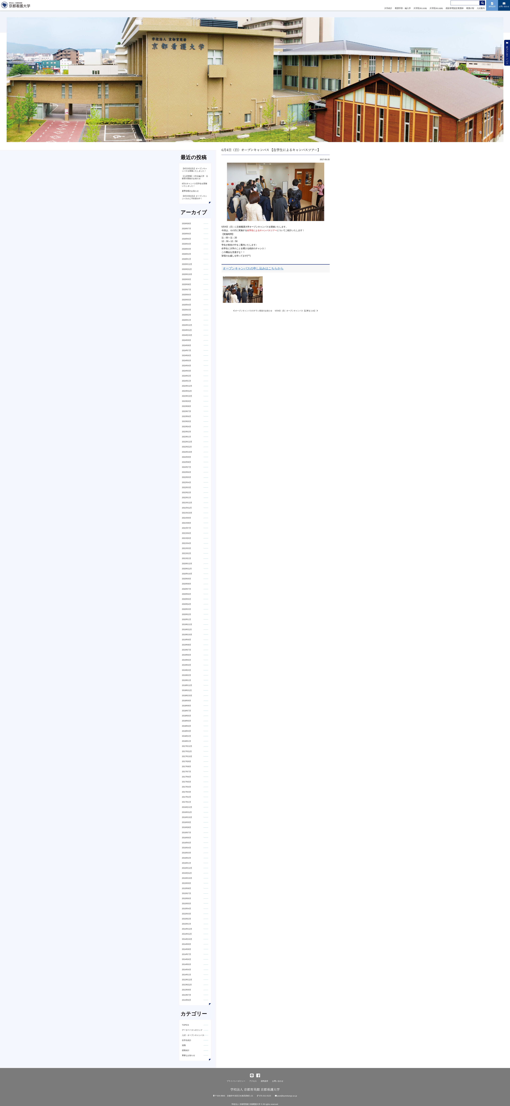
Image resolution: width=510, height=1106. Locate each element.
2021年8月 (186, 523)
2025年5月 (186, 300)
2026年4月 (186, 244)
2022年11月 (187, 447)
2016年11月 (187, 812)
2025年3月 (186, 310)
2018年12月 (187, 685)
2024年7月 (186, 350)
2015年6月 (186, 898)
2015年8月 (186, 888)
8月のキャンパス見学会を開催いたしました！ (194, 184)
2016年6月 (186, 838)
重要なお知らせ (188, 1055)
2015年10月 (187, 878)
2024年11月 (187, 330)
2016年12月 (187, 807)
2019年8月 (186, 645)
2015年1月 (186, 924)
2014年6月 (186, 959)
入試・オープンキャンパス (193, 1035)
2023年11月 (187, 391)
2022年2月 (186, 492)
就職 (184, 1045)
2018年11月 (187, 690)
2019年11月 (187, 629)
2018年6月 (186, 716)
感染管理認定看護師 (455, 8)
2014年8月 (186, 949)
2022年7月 (186, 467)
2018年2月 (186, 736)
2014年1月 (186, 975)
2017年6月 (186, 777)
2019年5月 (186, 660)
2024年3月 (186, 371)
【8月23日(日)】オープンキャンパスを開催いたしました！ (194, 169)
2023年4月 (186, 426)
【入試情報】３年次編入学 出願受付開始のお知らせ (195, 177)
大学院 (420, 8)
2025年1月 (186, 320)
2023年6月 (186, 416)
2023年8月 (186, 406)
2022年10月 (187, 452)
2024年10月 (187, 335)
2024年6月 (186, 355)
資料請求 (264, 1081)
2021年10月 (187, 513)
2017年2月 (186, 797)
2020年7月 (186, 589)
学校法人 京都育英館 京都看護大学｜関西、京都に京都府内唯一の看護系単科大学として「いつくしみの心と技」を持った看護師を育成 (16, 5)
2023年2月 (186, 432)
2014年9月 (186, 944)
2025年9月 (186, 279)
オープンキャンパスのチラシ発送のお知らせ (253, 311)
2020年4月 (186, 604)
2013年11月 (187, 985)
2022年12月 (187, 442)
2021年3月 (186, 548)
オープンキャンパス (507, 54)
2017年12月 (187, 746)
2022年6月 (186, 472)
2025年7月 (186, 289)
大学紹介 (388, 8)
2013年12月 (187, 980)
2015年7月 (186, 893)
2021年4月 (186, 543)
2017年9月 (186, 761)
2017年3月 (186, 792)
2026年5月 (186, 239)
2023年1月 (186, 437)
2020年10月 (187, 574)
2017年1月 (186, 802)
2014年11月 (187, 934)
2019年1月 (186, 680)
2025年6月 (186, 295)
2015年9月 (186, 883)
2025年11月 (187, 269)
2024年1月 (186, 381)
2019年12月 (187, 624)
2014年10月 (187, 939)
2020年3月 (186, 609)
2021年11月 (187, 508)
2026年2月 (186, 254)
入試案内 (481, 8)
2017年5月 (186, 782)
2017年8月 (186, 766)
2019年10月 (187, 634)
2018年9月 (186, 701)
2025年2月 (186, 315)
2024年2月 (186, 376)
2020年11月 (187, 569)
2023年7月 (186, 411)
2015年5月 (186, 903)
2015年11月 (187, 873)
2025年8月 (186, 284)
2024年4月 (186, 366)
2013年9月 (186, 990)
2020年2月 (186, 614)
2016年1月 (186, 863)
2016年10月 (187, 817)
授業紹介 (185, 1050)
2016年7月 (186, 832)
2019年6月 (186, 655)
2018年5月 (186, 721)
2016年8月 (186, 827)
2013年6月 (186, 1000)
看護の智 (470, 8)
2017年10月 (187, 756)
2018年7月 (186, 711)
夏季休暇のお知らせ (190, 191)
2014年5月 (186, 964)
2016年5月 (186, 843)
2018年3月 (186, 731)
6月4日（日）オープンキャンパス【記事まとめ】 (296, 311)
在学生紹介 (186, 1040)
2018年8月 (186, 706)
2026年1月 (186, 259)
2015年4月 (186, 908)
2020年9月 (186, 579)
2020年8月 (186, 584)
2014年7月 (186, 954)
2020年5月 (186, 599)
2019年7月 (186, 650)
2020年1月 (186, 619)
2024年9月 (186, 340)
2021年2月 (186, 553)
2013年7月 (186, 995)
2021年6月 (186, 533)
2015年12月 (187, 868)
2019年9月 (186, 640)
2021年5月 (186, 538)
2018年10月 (187, 695)
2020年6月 (186, 594)
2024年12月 (187, 325)
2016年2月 (186, 858)
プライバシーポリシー (236, 1081)
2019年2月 (186, 675)
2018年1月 (186, 741)
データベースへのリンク (192, 1030)
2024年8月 (186, 345)
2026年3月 (186, 249)
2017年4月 (186, 787)
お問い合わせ (277, 1081)
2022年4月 (186, 482)
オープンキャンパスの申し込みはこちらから (253, 268)
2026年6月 (186, 234)
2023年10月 (187, 396)
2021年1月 (186, 558)
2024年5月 (186, 360)
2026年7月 (186, 228)
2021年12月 (187, 503)
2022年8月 (186, 462)
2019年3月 (186, 670)
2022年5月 (186, 477)
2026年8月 (186, 223)
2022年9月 (186, 457)
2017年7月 (186, 771)
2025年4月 (186, 305)
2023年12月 (187, 386)
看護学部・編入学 (403, 8)
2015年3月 (186, 914)
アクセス (253, 1081)
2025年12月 (187, 264)
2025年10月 (187, 274)
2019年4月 (186, 665)
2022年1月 (186, 497)
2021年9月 (186, 518)
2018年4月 (186, 726)
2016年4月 (186, 848)
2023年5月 (186, 421)
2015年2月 (186, 919)
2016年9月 (186, 822)
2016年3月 (186, 853)
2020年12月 (187, 564)
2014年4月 (186, 969)
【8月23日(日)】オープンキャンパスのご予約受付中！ (194, 197)
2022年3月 (186, 487)
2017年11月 (187, 751)
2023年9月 (186, 401)
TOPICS (185, 1025)
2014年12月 (187, 929)
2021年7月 (186, 528)
